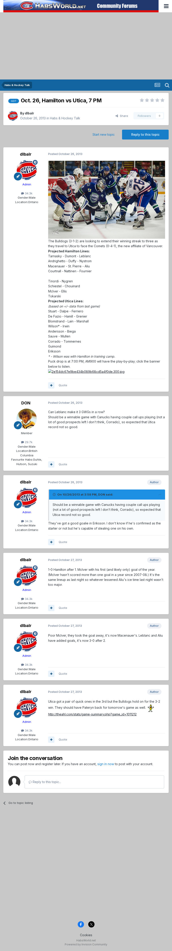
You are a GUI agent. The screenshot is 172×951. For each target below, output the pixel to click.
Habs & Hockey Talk (65, 118)
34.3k (28, 193)
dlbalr (29, 113)
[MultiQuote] (51, 385)
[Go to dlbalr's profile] (13, 116)
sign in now (105, 764)
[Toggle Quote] (55, 494)
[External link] (86, 371)
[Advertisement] (86, 46)
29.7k (28, 442)
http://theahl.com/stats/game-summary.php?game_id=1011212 (92, 714)
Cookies (86, 935)
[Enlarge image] (106, 199)
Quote (63, 385)
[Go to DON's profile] (27, 419)
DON (25, 403)
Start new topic (103, 134)
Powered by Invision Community (86, 944)
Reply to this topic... (46, 782)
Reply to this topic (145, 134)
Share (123, 116)
